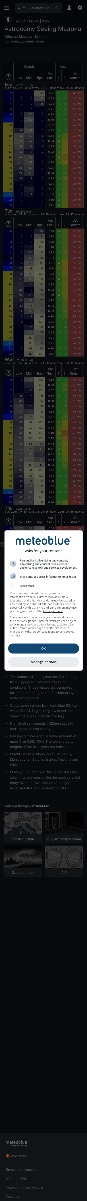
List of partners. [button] (53, 611)
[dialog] (43, 600)
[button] (43, 586)
